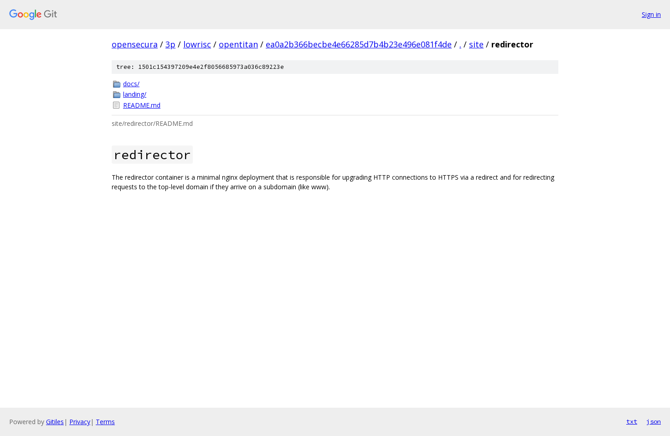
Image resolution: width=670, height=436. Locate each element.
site (476, 44)
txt (631, 421)
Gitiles (55, 421)
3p (170, 44)
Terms (105, 421)
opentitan (238, 44)
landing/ (134, 94)
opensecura (135, 44)
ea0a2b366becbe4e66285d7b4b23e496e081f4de (359, 44)
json (653, 421)
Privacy (79, 421)
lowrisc (197, 44)
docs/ (131, 83)
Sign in (651, 14)
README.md (141, 105)
